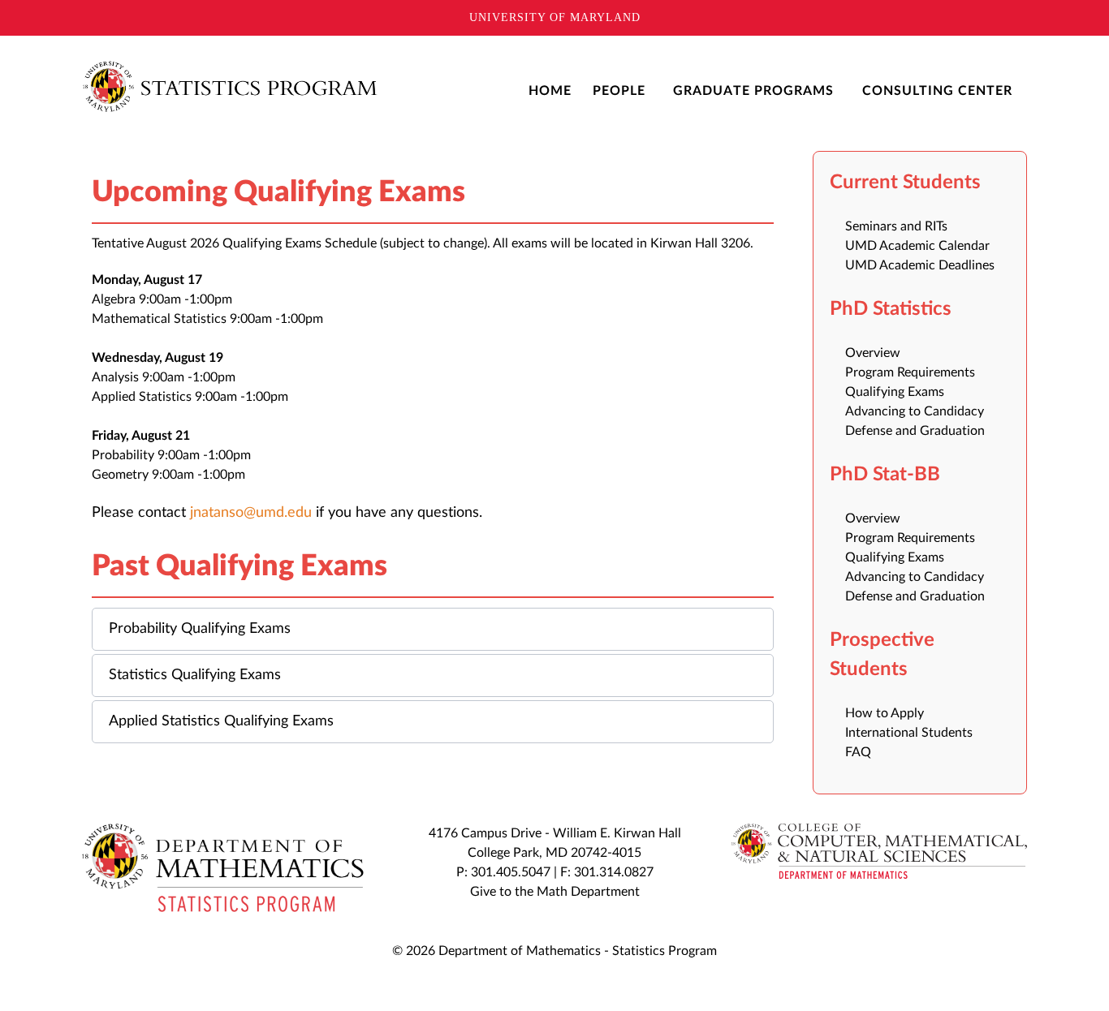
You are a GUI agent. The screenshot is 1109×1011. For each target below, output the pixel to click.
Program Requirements (910, 372)
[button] (433, 629)
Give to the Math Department (555, 891)
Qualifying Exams (894, 391)
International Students (909, 732)
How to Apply (884, 713)
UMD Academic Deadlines (920, 265)
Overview (872, 352)
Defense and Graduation (915, 430)
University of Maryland (555, 17)
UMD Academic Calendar (917, 245)
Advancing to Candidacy (914, 411)
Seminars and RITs (896, 226)
